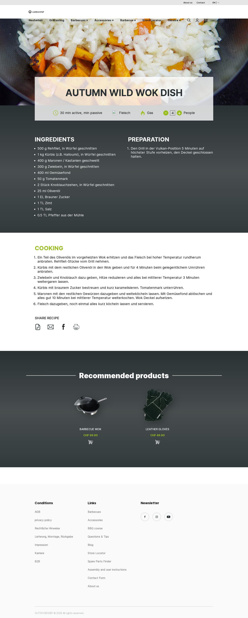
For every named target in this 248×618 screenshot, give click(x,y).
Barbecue (126, 20)
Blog (90, 545)
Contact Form (96, 578)
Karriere (39, 553)
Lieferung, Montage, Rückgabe (54, 536)
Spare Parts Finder (99, 561)
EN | (215, 2)
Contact (201, 2)
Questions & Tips (98, 536)
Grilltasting (56, 20)
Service (173, 20)
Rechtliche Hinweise (47, 528)
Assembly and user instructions (107, 569)
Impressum (41, 545)
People (189, 113)
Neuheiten (36, 20)
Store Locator (151, 20)
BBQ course (95, 528)
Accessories (102, 20)
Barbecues (78, 20)
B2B (37, 561)
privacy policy (43, 520)
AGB (37, 511)
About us (187, 2)
